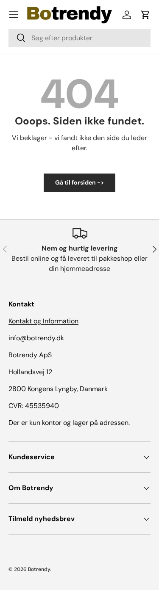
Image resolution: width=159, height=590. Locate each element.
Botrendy (39, 569)
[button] (145, 15)
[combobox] (79, 38)
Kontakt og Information (43, 321)
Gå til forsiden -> (79, 182)
